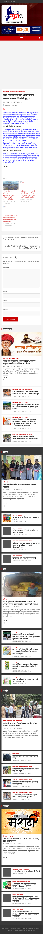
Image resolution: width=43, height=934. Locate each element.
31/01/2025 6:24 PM (18, 874)
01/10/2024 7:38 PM (9, 102)
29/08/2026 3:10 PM (18, 441)
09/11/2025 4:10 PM (18, 522)
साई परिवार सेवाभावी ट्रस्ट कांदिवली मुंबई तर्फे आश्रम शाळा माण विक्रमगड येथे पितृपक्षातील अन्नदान (21, 247)
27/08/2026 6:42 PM (18, 773)
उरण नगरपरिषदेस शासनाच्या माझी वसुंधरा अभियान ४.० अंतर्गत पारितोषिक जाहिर (21, 239)
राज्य (8, 836)
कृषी (4, 599)
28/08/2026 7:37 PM (18, 641)
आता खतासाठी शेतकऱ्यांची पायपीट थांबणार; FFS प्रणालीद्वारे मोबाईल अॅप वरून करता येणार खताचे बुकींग (25, 651)
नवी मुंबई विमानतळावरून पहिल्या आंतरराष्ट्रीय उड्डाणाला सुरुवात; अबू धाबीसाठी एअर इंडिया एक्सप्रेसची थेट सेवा (9, 195)
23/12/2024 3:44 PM (18, 888)
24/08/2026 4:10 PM (18, 656)
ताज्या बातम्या (13, 92)
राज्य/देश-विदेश (21, 92)
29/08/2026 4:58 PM (18, 396)
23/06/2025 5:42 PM (18, 550)
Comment (6, 267)
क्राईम (13, 434)
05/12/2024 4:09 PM (18, 903)
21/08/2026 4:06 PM (18, 684)
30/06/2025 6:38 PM (18, 535)
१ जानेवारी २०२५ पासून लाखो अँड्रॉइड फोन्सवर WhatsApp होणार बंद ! (24, 885)
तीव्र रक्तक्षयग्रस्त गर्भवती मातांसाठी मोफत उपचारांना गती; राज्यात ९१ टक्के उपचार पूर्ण (25, 393)
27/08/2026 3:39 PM (18, 786)
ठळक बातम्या (6, 92)
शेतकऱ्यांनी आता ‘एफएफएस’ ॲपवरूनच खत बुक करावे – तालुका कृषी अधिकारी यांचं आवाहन (25, 666)
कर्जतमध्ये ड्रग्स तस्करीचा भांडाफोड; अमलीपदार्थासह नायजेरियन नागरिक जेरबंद (25, 438)
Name (5, 291)
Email (5, 300)
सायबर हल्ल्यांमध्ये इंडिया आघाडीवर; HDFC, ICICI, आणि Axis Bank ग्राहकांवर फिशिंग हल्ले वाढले (25, 899)
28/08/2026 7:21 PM (18, 760)
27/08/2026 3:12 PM (18, 799)
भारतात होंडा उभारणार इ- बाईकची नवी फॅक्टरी (26, 871)
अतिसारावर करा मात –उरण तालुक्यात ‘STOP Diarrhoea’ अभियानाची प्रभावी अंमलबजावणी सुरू (26, 545)
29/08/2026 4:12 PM (18, 411)
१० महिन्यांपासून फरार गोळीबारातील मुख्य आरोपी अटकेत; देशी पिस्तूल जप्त (24, 796)
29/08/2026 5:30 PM (9, 366)
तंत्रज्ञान (6, 806)
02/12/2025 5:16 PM (9, 489)
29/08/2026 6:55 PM (9, 607)
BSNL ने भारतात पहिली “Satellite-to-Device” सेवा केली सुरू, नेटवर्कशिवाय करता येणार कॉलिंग (25, 914)
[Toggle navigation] (21, 38)
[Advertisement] (21, 63)
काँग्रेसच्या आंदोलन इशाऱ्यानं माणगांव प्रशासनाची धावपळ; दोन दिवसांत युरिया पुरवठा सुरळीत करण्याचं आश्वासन (26, 636)
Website (5, 309)
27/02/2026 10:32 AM (9, 844)
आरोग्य (5, 452)
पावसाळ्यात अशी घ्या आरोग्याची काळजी (24, 558)
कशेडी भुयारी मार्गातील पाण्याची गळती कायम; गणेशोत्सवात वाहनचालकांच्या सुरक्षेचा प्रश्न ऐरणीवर (25, 407)
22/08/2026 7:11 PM (18, 671)
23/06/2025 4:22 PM (18, 560)
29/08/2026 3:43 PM (18, 428)
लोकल (17, 358)
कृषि (4, 569)
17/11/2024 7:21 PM (18, 918)
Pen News (19, 102)
